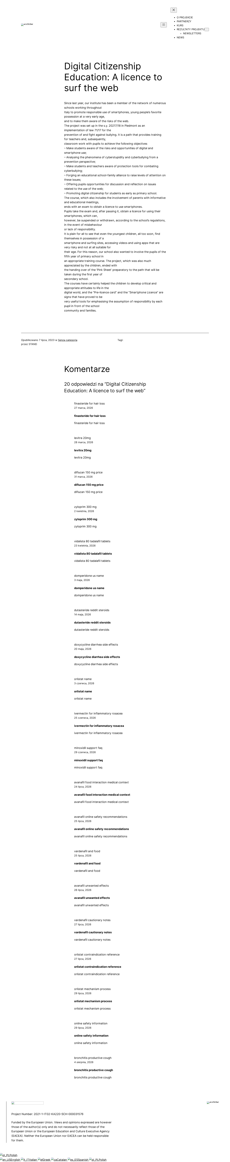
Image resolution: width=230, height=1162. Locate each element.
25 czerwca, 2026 (85, 717)
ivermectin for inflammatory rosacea (98, 713)
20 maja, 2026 (82, 648)
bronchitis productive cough (93, 1057)
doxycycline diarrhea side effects (96, 644)
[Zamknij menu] (174, 10)
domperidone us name (89, 575)
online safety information (90, 1023)
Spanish (83, 1159)
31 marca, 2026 (83, 476)
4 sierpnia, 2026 (83, 1062)
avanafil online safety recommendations (100, 816)
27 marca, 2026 (83, 407)
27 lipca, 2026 (82, 924)
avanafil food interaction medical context (101, 782)
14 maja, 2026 (82, 614)
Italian (33, 1159)
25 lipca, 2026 (82, 821)
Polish (13, 1155)
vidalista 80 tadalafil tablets (92, 541)
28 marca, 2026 (83, 442)
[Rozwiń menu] (164, 24)
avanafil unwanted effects (91, 885)
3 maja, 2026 (82, 580)
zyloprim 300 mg (85, 506)
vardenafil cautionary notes (92, 920)
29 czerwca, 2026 (85, 752)
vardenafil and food (87, 851)
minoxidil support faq (88, 748)
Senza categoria (67, 340)
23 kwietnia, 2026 (85, 545)
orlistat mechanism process (92, 989)
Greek (47, 1159)
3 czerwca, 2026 (84, 683)
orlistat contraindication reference (97, 954)
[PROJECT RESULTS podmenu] (206, 29)
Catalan (62, 1159)
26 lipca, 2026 (82, 889)
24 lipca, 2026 (82, 786)
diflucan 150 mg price (88, 472)
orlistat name (83, 679)
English (16, 1159)
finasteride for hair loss (89, 403)
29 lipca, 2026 (82, 993)
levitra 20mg (82, 438)
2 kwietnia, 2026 (84, 511)
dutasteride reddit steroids (91, 610)
